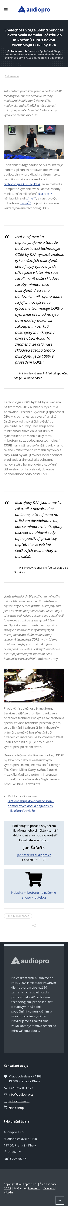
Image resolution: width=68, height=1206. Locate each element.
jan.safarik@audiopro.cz (34, 855)
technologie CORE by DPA (22, 184)
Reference (12, 76)
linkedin (8, 1192)
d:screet (45, 194)
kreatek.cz (34, 1188)
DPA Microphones (18, 916)
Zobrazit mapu (18, 1101)
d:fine (31, 198)
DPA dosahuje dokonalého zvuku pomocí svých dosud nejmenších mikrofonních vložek (31, 806)
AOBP (7, 1188)
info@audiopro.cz (20, 1094)
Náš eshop (16, 1108)
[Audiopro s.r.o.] (34, 9)
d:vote (25, 203)
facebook (49, 1188)
